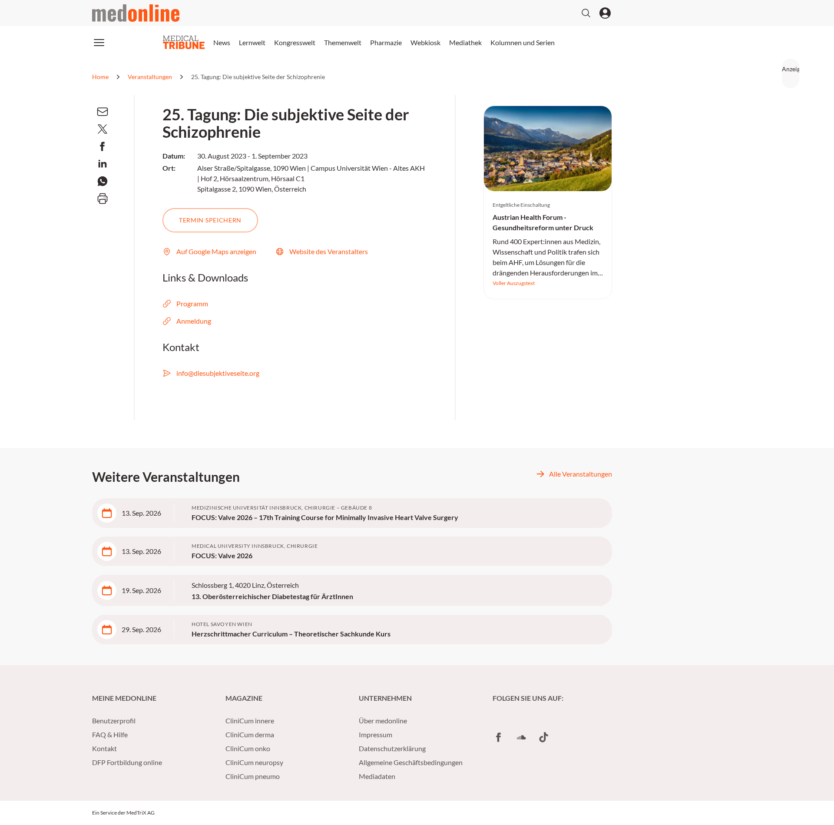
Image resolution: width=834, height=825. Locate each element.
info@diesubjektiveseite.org (217, 373)
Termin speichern (210, 220)
